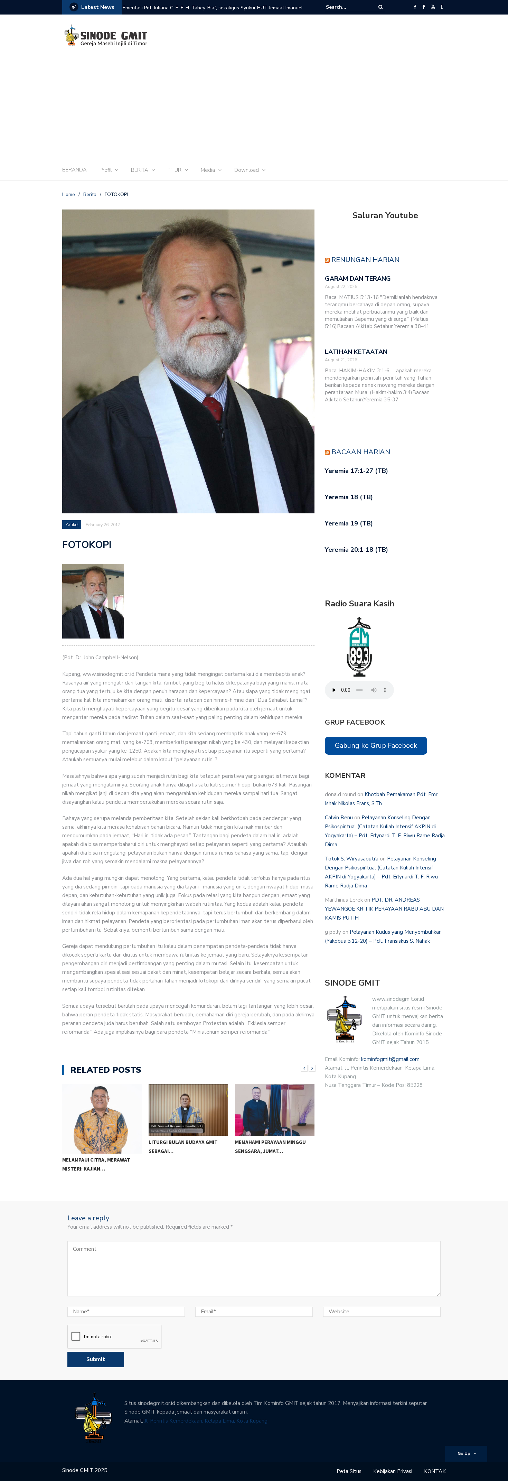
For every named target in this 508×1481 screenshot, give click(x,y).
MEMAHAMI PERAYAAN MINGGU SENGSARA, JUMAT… (270, 1146)
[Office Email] (442, 7)
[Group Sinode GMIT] (414, 7)
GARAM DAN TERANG (358, 278)
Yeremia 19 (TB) (349, 523)
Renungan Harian (365, 259)
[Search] (381, 7)
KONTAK (435, 1471)
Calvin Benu (339, 817)
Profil (106, 170)
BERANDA (74, 169)
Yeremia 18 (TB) (349, 497)
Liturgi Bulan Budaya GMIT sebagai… (183, 1146)
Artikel (72, 525)
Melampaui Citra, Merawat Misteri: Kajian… (96, 1164)
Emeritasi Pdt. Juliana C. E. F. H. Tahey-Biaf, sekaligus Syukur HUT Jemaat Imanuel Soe (213, 12)
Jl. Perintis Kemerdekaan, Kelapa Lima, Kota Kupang (205, 1420)
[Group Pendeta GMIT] (423, 7)
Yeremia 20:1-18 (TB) (356, 550)
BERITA (139, 170)
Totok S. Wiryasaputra (351, 858)
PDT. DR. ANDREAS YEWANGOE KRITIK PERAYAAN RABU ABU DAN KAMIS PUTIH (384, 908)
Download (246, 170)
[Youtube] (433, 7)
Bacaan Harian (360, 452)
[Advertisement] (254, 107)
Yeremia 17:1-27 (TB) (356, 471)
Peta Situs (349, 1471)
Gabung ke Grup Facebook (376, 745)
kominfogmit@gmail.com (390, 1059)
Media (208, 170)
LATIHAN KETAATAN (356, 352)
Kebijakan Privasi (392, 1471)
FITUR (174, 170)
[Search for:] (347, 7)
